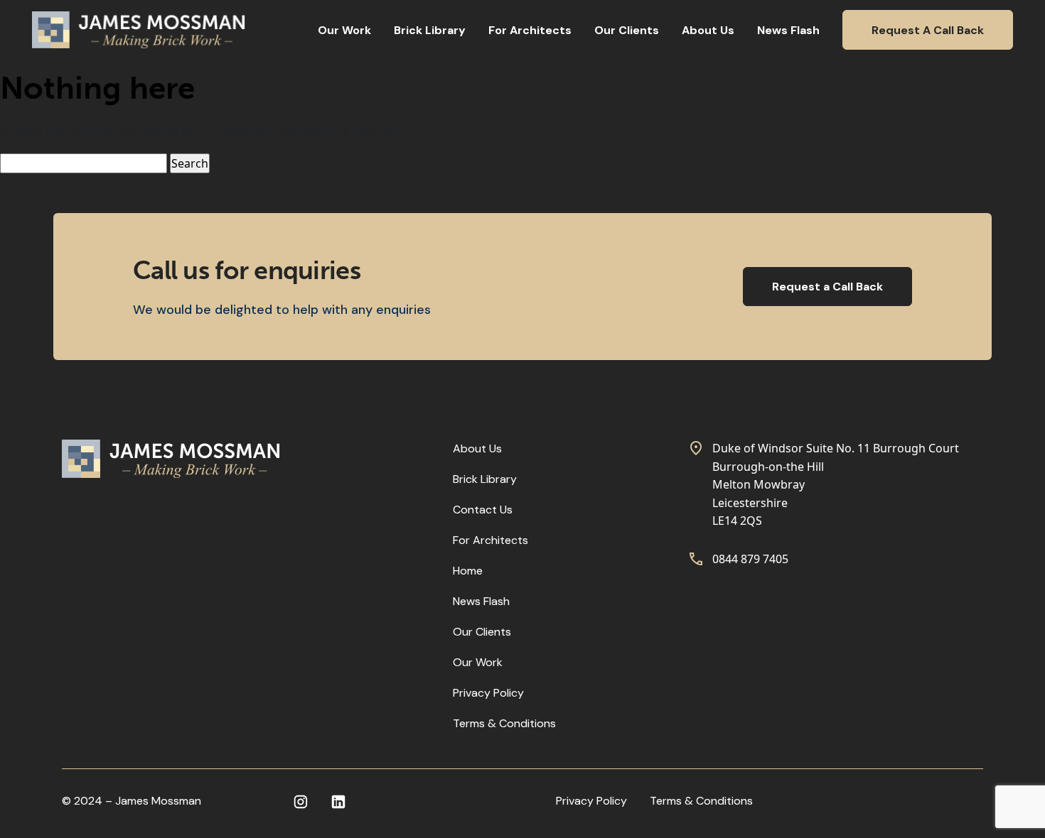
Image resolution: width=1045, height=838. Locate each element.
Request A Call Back (928, 30)
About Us (708, 30)
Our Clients (626, 30)
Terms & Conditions (504, 723)
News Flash (788, 30)
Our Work (344, 30)
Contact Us (483, 509)
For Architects (530, 30)
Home (468, 570)
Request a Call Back (827, 286)
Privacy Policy (488, 692)
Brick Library (430, 30)
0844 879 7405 (750, 559)
